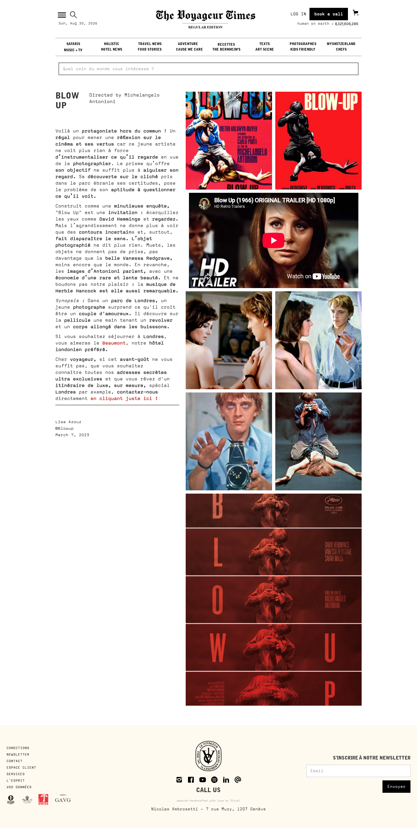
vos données (19, 787)
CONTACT (14, 761)
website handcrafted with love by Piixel (208, 800)
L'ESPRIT (16, 780)
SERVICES (16, 774)
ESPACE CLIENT (21, 767)
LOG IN (298, 14)
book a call (328, 14)
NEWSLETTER (18, 754)
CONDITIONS (19, 748)
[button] (61, 15)
